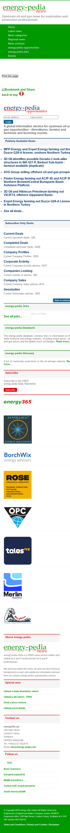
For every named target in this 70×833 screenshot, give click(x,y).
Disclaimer (54, 824)
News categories (17, 35)
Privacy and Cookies (37, 824)
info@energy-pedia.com (23, 747)
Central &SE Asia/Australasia (19, 786)
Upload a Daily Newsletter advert (21, 691)
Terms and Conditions (15, 824)
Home (11, 27)
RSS (8, 763)
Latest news (15, 31)
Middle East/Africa (13, 780)
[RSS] (5, 762)
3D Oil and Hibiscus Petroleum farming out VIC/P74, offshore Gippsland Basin (34, 193)
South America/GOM (14, 791)
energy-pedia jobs (18, 51)
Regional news (16, 39)
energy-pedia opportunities (23, 47)
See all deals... (14, 211)
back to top (10, 94)
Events (12, 55)
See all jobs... (13, 316)
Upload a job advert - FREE (18, 697)
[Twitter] (5, 797)
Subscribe (10, 390)
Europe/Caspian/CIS (14, 774)
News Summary (12, 769)
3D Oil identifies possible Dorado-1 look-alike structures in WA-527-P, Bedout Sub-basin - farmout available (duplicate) (35, 162)
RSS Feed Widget (39, 314)
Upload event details (14, 708)
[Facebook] (8, 797)
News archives (16, 43)
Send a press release (15, 702)
